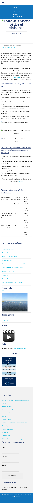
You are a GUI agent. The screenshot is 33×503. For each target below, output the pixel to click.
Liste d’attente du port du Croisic (12, 268)
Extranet (15, 15)
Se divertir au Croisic (8, 271)
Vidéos (4, 416)
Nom (4, 447)
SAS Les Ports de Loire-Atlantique (12, 283)
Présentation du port (8, 249)
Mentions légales (7, 429)
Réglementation (7, 260)
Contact (15, 7)
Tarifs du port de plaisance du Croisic (13, 264)
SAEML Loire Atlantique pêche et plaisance (15, 400)
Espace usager (17, 11)
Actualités (16, 34)
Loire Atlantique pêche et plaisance (12, 45)
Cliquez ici (5, 320)
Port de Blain (6, 279)
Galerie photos (6, 419)
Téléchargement (7, 407)
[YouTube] (16, 501)
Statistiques (6, 426)
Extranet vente (17, 16)
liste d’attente (15, 77)
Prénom (5, 456)
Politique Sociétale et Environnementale (14, 423)
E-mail (4, 465)
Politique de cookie (8, 410)
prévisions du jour (20, 349)
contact (20, 181)
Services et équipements (10, 257)
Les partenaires (7, 413)
